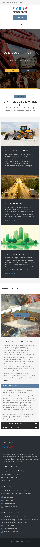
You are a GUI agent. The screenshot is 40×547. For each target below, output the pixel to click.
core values (21, 315)
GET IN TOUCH (28, 70)
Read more (9, 170)
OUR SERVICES (11, 70)
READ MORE (20, 96)
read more (20, 139)
